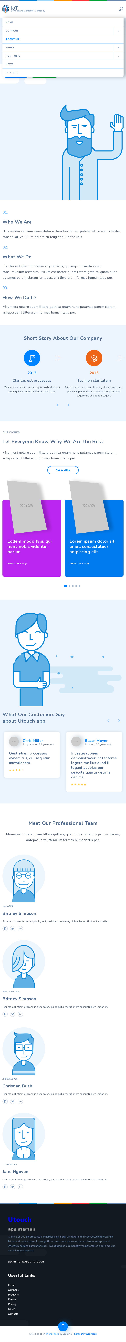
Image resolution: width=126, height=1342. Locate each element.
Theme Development (84, 1333)
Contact (12, 72)
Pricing (12, 1304)
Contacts (13, 1314)
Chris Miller (33, 741)
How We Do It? (19, 297)
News (9, 64)
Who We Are (17, 222)
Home (9, 22)
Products (13, 1295)
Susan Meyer (96, 741)
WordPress (52, 1333)
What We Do (17, 257)
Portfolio (62, 55)
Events (12, 1299)
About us (12, 39)
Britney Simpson (19, 913)
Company (62, 30)
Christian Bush (17, 1086)
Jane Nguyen (15, 1171)
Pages (62, 47)
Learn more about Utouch (26, 1261)
